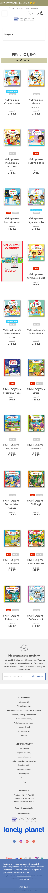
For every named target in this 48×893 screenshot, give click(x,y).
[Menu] (4, 13)
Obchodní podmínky (24, 706)
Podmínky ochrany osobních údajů (24, 714)
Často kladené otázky (24, 719)
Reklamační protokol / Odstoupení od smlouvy (24, 710)
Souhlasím (24, 887)
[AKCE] (36, 137)
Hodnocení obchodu (24, 757)
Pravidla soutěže (24, 765)
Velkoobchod (24, 748)
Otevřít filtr (22, 60)
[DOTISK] (36, 78)
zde (27, 872)
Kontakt (24, 735)
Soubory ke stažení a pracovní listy (24, 761)
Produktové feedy (24, 727)
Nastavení (24, 879)
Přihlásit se (38, 676)
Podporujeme (24, 773)
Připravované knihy (24, 752)
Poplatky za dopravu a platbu (24, 723)
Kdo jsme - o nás (24, 731)
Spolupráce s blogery (24, 769)
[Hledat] (29, 13)
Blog (24, 782)
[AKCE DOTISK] (12, 197)
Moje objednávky (24, 702)
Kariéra (24, 778)
